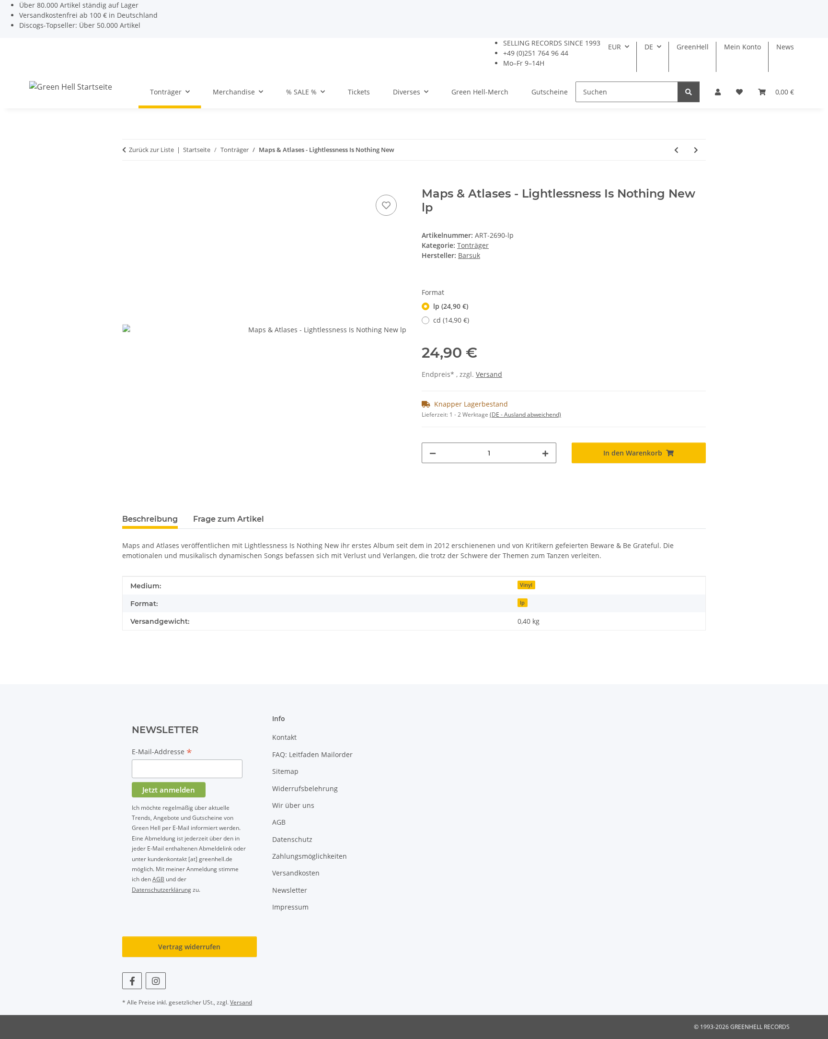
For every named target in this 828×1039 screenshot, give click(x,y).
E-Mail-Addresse (162, 752)
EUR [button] (614, 46)
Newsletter (289, 890)
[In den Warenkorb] (130, 181)
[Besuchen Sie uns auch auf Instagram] (155, 980)
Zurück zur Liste (151, 149)
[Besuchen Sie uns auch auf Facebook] (132, 980)
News (785, 46)
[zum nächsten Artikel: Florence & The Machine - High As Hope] (696, 150)
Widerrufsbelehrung (305, 788)
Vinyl (526, 585)
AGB (158, 879)
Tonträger (473, 245)
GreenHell (693, 46)
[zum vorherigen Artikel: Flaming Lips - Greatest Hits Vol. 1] (676, 150)
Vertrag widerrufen (189, 946)
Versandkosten (296, 872)
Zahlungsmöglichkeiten (309, 856)
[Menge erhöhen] (545, 453)
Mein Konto (742, 46)
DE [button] (648, 46)
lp (522, 602)
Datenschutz (292, 839)
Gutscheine (549, 91)
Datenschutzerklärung (161, 890)
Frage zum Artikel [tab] (228, 519)
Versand (489, 374)
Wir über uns (293, 805)
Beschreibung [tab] (150, 519)
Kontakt (284, 737)
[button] (717, 91)
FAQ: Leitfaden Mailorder (312, 754)
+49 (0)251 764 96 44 (535, 53)
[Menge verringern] (432, 453)
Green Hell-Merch (479, 91)
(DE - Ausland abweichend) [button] (525, 414)
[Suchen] (689, 92)
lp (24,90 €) (450, 306)
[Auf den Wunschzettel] (386, 205)
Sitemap (285, 771)
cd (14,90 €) (451, 320)
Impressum (290, 906)
